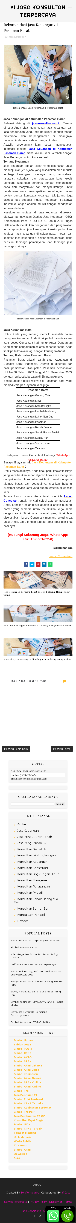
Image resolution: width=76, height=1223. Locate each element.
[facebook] (34, 1216)
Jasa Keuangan (17, 36)
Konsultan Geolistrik (31, 849)
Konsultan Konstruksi (32, 868)
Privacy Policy (38, 1201)
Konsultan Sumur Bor (33, 908)
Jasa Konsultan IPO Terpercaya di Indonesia (35, 940)
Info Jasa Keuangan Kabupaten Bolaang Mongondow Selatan (38, 625)
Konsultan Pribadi (30, 892)
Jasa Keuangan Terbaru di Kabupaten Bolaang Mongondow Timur (37, 593)
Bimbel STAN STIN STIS (24, 947)
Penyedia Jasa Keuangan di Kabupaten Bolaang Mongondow (37, 659)
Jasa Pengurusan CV (31, 843)
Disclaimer (55, 1201)
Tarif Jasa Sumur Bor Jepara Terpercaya (33, 964)
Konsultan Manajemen (33, 880)
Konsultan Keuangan (32, 861)
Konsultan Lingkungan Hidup (38, 874)
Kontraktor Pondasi (31, 914)
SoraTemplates (30, 1192)
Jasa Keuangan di (45, 462)
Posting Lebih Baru (16, 749)
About (38, 1184)
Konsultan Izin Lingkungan (36, 855)
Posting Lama (62, 749)
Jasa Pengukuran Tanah (34, 837)
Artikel (22, 824)
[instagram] (40, 1216)
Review (22, 921)
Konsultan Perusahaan (33, 886)
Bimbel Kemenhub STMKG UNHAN (30, 1022)
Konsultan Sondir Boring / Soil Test (36, 900)
